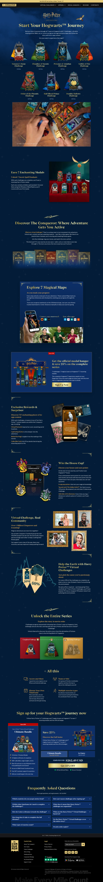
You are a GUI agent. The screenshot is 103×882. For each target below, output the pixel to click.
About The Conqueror (29, 844)
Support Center (27, 862)
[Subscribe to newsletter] (83, 844)
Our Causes (26, 846)
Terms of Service (48, 844)
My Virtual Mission (28, 859)
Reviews (86, 5)
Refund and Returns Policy (50, 849)
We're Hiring (27, 851)
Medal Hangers (73, 5)
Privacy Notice (48, 846)
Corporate (95, 5)
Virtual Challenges (47, 5)
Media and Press (28, 854)
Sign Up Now (62, 384)
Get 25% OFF (68, 765)
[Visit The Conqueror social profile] (66, 852)
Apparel (61, 5)
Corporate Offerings (29, 857)
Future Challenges (28, 849)
